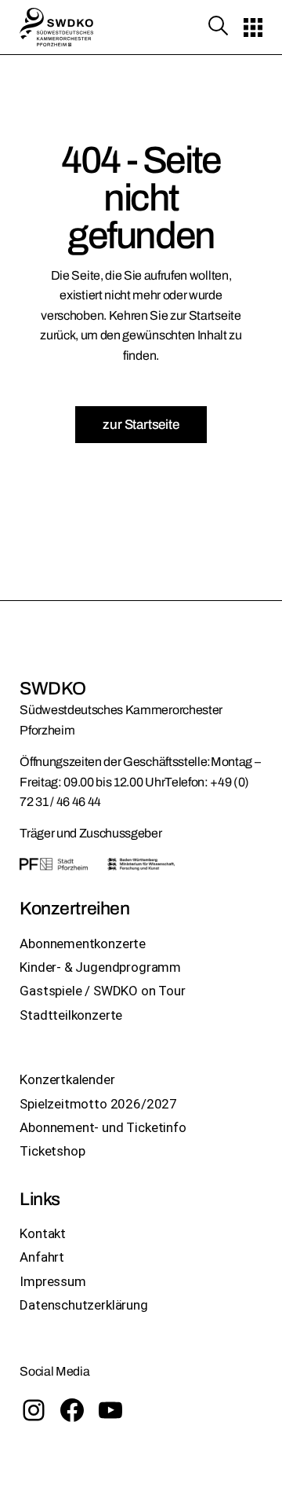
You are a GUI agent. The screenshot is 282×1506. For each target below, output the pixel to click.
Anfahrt (42, 1257)
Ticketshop (52, 1151)
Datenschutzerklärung (84, 1305)
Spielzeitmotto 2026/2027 (98, 1104)
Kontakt (43, 1233)
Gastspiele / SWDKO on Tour (103, 991)
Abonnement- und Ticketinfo (103, 1127)
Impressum (52, 1281)
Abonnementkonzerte (83, 943)
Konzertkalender (67, 1079)
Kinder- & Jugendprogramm (100, 967)
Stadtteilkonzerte (71, 1015)
